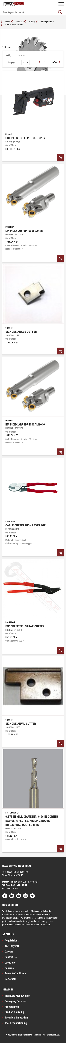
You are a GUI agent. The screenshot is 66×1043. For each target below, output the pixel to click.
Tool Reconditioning (16, 1023)
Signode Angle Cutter (21, 331)
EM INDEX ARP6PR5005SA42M (24, 231)
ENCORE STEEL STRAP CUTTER (24, 626)
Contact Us (11, 957)
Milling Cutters (47, 21)
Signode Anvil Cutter (20, 723)
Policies (9, 968)
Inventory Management (17, 995)
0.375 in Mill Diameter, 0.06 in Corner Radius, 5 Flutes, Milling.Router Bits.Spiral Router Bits (31, 821)
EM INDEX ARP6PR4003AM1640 (25, 424)
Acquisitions (12, 940)
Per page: (12, 62)
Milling (32, 21)
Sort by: (9, 55)
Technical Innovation (16, 1017)
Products (19, 21)
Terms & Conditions (15, 973)
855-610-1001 (19, 885)
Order (60, 157)
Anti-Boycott (12, 946)
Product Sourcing (14, 1012)
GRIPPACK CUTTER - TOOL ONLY (25, 138)
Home (7, 21)
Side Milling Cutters (14, 24)
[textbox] (33, 12)
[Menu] (61, 4)
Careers (9, 951)
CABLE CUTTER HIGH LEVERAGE (25, 525)
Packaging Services (15, 1001)
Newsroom (10, 979)
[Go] (60, 12)
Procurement (12, 1006)
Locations (10, 962)
